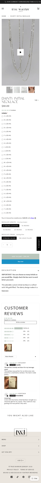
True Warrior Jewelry (19, 467)
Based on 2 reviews (10, 320)
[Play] (20, 52)
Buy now (20, 261)
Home (4, 16)
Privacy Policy (13, 470)
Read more (5, 291)
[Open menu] (5, 8)
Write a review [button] (20, 322)
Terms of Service (27, 470)
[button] (6, 110)
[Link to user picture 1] (10, 382)
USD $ (20, 460)
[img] (14, 363)
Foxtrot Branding (30, 473)
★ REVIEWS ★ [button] (39, 243)
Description (9, 270)
